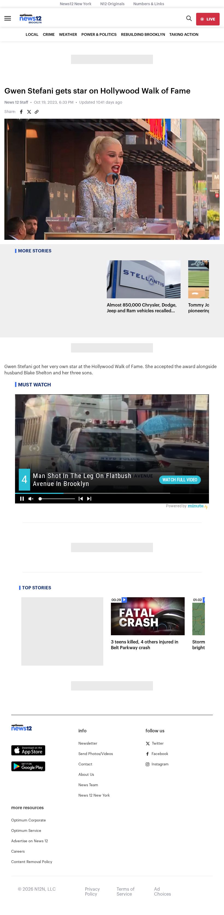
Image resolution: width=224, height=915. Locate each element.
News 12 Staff (16, 102)
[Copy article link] (36, 112)
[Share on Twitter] (29, 112)
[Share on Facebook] (21, 112)
